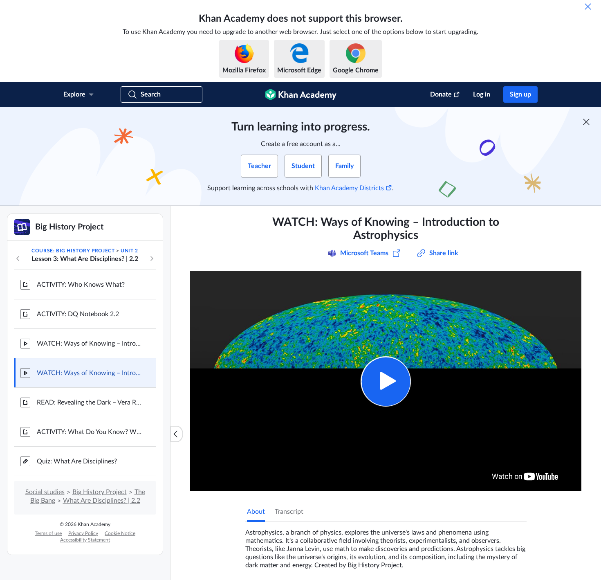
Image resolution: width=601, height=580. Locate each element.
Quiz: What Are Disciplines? (77, 461)
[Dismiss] (587, 6)
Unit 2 (129, 250)
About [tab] (256, 511)
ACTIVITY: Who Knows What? (81, 284)
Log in (481, 94)
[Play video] (385, 381)
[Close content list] (176, 434)
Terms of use (48, 533)
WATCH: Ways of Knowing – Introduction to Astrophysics (90, 373)
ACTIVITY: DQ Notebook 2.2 (78, 314)
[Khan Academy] (300, 94)
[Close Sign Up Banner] (586, 122)
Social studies (45, 492)
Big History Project (99, 492)
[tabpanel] (386, 545)
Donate (441, 94)
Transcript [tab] (289, 511)
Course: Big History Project (72, 250)
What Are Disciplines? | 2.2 (101, 500)
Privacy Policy (83, 533)
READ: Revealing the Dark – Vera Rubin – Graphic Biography (90, 402)
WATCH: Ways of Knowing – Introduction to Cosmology (90, 343)
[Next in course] (152, 258)
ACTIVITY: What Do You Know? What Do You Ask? (90, 432)
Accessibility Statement (85, 539)
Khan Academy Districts (349, 188)
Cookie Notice (120, 533)
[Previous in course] (18, 258)
